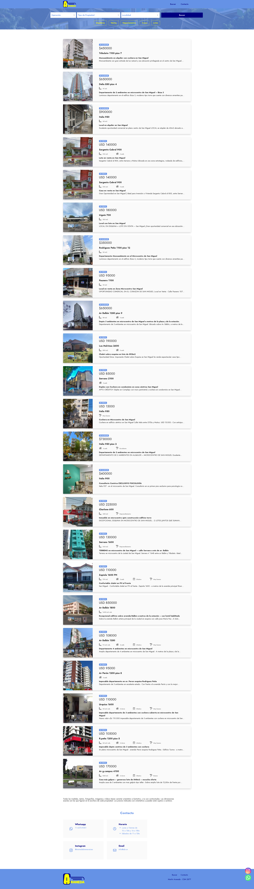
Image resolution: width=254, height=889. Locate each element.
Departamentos (129, 22)
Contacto (184, 4)
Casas (144, 22)
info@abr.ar (123, 849)
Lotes (155, 22)
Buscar (173, 4)
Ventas (114, 22)
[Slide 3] (85, 64)
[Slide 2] (78, 64)
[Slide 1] (71, 64)
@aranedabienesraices (84, 849)
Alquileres (100, 22)
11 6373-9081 (80, 827)
